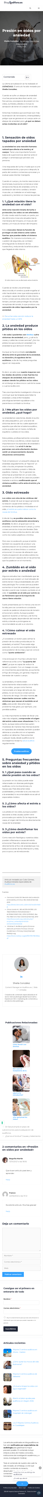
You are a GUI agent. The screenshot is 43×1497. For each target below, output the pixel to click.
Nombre (7, 1299)
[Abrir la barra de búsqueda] (30, 8)
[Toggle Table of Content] (26, 77)
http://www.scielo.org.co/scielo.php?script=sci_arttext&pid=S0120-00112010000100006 (20, 921)
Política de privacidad (10, 1488)
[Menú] (39, 8)
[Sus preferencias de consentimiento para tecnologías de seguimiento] (2, 1123)
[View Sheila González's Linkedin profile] (21, 977)
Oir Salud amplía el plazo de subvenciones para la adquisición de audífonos (17, 1130)
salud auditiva (28, 741)
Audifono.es (10, 884)
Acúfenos (24, 41)
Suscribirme (10, 1329)
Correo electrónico (12, 1308)
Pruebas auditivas (21, 751)
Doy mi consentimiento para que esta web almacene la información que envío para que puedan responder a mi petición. (21, 1320)
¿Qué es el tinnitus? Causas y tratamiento (22, 1136)
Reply (8, 1180)
